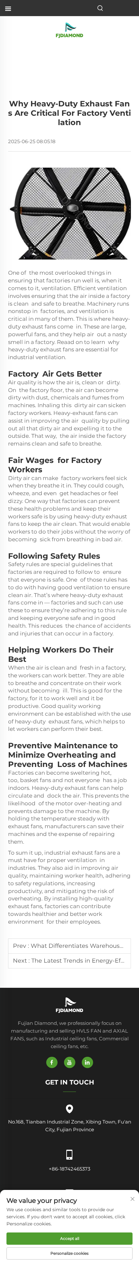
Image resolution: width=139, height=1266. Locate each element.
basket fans (35, 780)
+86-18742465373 (69, 1169)
